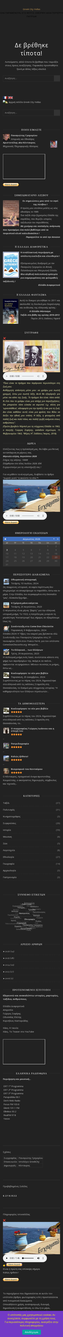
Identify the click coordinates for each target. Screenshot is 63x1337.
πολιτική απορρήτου (31, 1325)
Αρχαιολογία (9, 870)
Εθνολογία (8, 856)
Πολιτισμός (9, 809)
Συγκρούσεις (9, 823)
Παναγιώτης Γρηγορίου (31, 1157)
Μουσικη (7, 836)
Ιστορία (7, 829)
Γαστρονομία (9, 877)
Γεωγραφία (8, 863)
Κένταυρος (24, 1165)
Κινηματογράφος (12, 816)
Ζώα (5, 843)
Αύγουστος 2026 (31, 539)
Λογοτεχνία (9, 850)
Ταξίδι (6, 802)
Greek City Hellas (31, 9)
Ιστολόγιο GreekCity (29, 1161)
